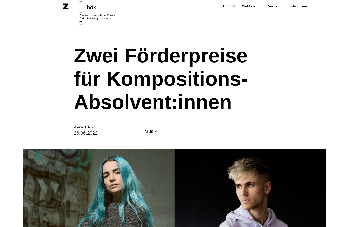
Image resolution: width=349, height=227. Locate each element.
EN (232, 6)
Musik (150, 131)
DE (225, 6)
